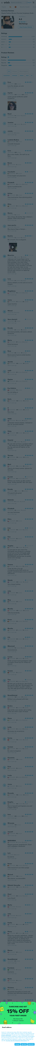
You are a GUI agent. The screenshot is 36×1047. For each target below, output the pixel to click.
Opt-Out (23, 1044)
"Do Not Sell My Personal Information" (16, 1040)
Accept (17, 1044)
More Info (31, 1044)
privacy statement (6, 1035)
